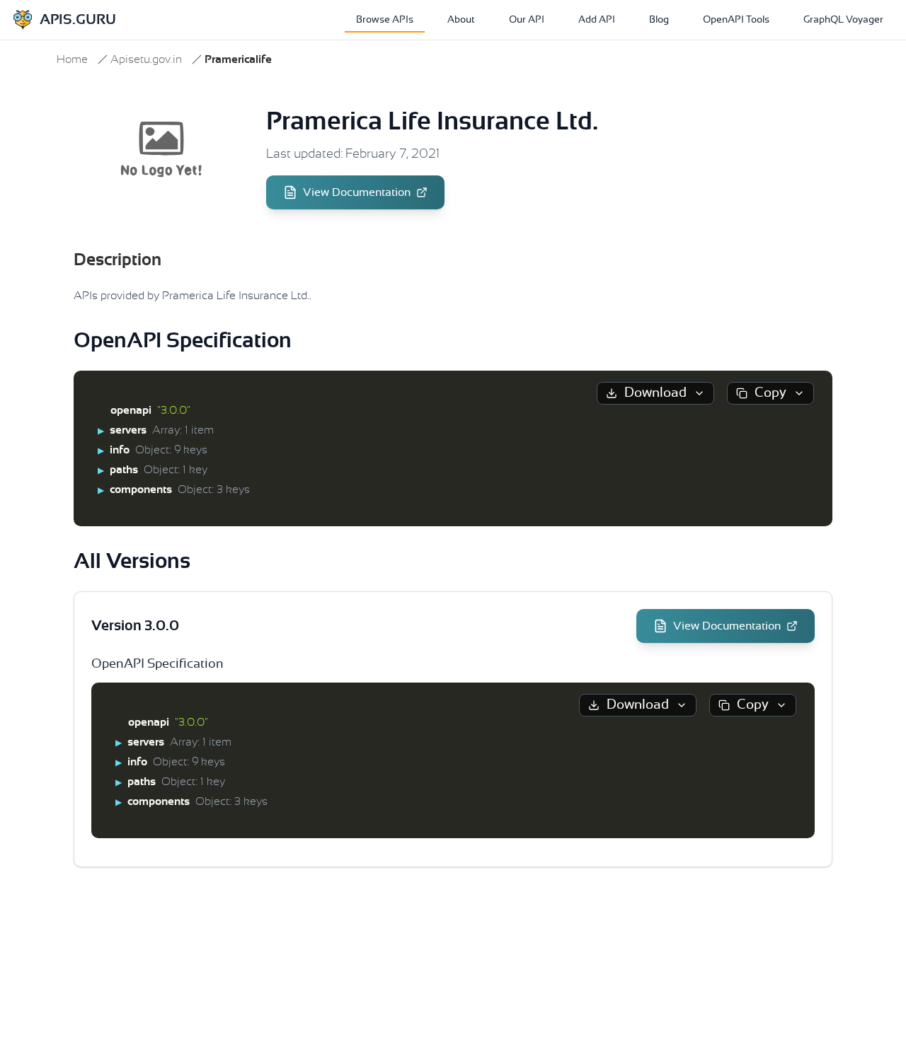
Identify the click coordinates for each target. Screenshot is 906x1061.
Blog (659, 20)
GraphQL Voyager (843, 20)
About (461, 20)
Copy (770, 393)
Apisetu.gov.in (146, 59)
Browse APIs (384, 20)
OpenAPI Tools (736, 20)
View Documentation (357, 192)
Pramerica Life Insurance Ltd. (432, 121)
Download (655, 393)
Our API (526, 20)
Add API (596, 20)
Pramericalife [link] (238, 59)
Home (72, 59)
